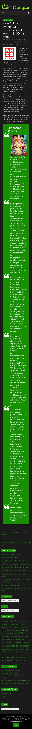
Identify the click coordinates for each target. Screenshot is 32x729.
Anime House (24, 621)
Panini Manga (17, 652)
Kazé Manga (20, 639)
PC (23, 652)
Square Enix (11, 660)
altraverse (10, 621)
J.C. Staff (18, 636)
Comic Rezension (8, 630)
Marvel (3, 649)
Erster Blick (8, 633)
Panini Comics (6, 652)
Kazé (12, 44)
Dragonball (18, 42)
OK (16, 725)
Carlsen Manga (14, 627)
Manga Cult (5, 646)
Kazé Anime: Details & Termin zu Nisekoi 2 (14, 533)
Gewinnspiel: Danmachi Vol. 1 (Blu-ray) (16, 543)
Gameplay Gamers (6, 693)
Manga (25, 642)
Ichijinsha (13, 636)
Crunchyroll (19, 630)
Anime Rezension (10, 624)
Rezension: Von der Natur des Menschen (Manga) (15, 567)
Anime (5, 20)
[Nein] (30, 721)
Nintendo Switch (17, 649)
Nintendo (9, 649)
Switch (25, 660)
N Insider (4, 699)
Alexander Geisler (18, 39)
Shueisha (24, 657)
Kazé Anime (17, 44)
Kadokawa (24, 636)
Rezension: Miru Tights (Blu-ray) (10, 555)
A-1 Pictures (4, 621)
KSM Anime (17, 642)
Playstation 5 (8, 654)
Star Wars (19, 660)
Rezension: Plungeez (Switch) (9, 557)
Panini (26, 649)
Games (14, 633)
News (10, 20)
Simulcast (3, 660)
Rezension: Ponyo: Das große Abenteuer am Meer (15, 565)
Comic (21, 627)
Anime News (11, 42)
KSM (10, 642)
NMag (3, 696)
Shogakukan (17, 657)
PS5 (23, 654)
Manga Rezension (20, 645)
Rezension (7, 657)
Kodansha (5, 642)
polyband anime (17, 654)
